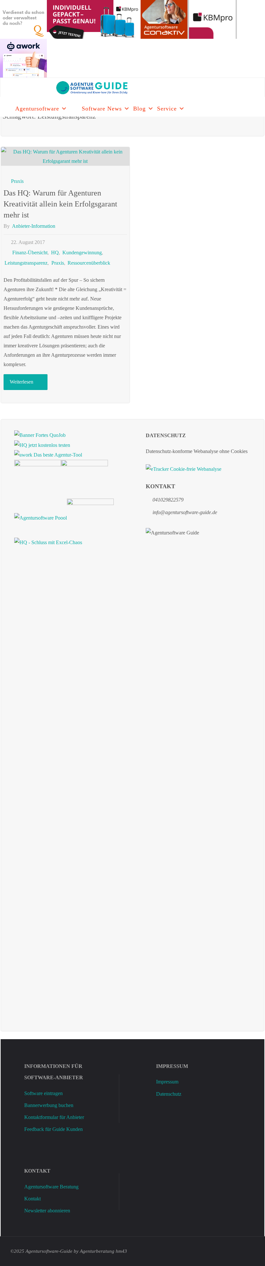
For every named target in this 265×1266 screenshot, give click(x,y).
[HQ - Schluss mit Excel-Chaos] (48, 542)
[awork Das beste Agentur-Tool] (48, 454)
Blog (139, 108)
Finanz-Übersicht (29, 252)
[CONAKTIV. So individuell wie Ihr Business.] (164, 19)
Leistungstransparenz (26, 263)
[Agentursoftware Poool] (40, 517)
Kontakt (32, 1198)
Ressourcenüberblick (89, 263)
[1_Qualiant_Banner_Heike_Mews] (23, 19)
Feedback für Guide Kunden (53, 1129)
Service (167, 108)
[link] (74, 107)
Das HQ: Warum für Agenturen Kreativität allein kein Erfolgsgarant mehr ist (60, 203)
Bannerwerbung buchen (48, 1105)
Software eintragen (43, 1093)
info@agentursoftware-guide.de (185, 512)
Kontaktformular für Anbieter (54, 1117)
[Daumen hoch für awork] (23, 57)
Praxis (17, 181)
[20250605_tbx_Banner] (37, 478)
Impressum (167, 1081)
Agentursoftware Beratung (51, 1186)
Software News (102, 108)
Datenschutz (168, 1094)
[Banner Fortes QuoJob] (40, 434)
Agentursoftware (37, 108)
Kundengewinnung (82, 252)
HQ (55, 252)
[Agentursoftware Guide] (67, 87)
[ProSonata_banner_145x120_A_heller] (90, 517)
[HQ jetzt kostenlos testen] (42, 444)
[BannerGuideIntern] (84, 478)
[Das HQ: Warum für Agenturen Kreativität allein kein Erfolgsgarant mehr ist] (65, 156)
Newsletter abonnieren (47, 1210)
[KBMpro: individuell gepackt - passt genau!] (94, 19)
